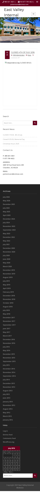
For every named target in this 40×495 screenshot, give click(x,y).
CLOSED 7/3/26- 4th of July (12, 135)
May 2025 (6, 212)
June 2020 (6, 259)
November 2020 (9, 252)
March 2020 (7, 266)
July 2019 (6, 281)
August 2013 (7, 391)
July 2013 (6, 394)
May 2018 (6, 314)
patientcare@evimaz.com (19, 4)
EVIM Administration (19, 55)
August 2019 (7, 277)
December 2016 (9, 339)
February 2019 (8, 292)
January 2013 (8, 402)
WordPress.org (8, 442)
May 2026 (6, 201)
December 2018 (9, 296)
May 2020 (6, 263)
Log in (5, 431)
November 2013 (9, 387)
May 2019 (6, 285)
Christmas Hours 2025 (11, 144)
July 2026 (6, 197)
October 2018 (8, 303)
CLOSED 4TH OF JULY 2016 (23, 52)
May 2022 (6, 241)
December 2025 (9, 204)
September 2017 (9, 325)
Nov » (11, 472)
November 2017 (9, 321)
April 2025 (6, 215)
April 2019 (6, 288)
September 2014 (9, 376)
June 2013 (6, 398)
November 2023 (9, 226)
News (29, 55)
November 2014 (9, 372)
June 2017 (6, 328)
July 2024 (6, 222)
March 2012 (7, 416)
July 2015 (6, 365)
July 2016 (6, 347)
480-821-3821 (9, 2)
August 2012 (7, 409)
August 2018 (7, 307)
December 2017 (9, 317)
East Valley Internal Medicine (14, 15)
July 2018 (6, 310)
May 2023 (6, 233)
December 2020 (9, 248)
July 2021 (6, 244)
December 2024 (9, 219)
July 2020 (6, 255)
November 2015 (9, 358)
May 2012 (6, 412)
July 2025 (6, 208)
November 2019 (9, 274)
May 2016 (6, 350)
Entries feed (7, 435)
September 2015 (9, 361)
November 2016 (9, 343)
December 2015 (9, 354)
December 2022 (9, 237)
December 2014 (9, 369)
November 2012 (9, 405)
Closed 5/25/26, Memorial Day (14, 139)
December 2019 (9, 270)
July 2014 (6, 380)
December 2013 (9, 383)
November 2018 (9, 299)
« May (5, 472)
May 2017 (6, 332)
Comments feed (9, 438)
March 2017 (7, 336)
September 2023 (9, 230)
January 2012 (8, 420)
